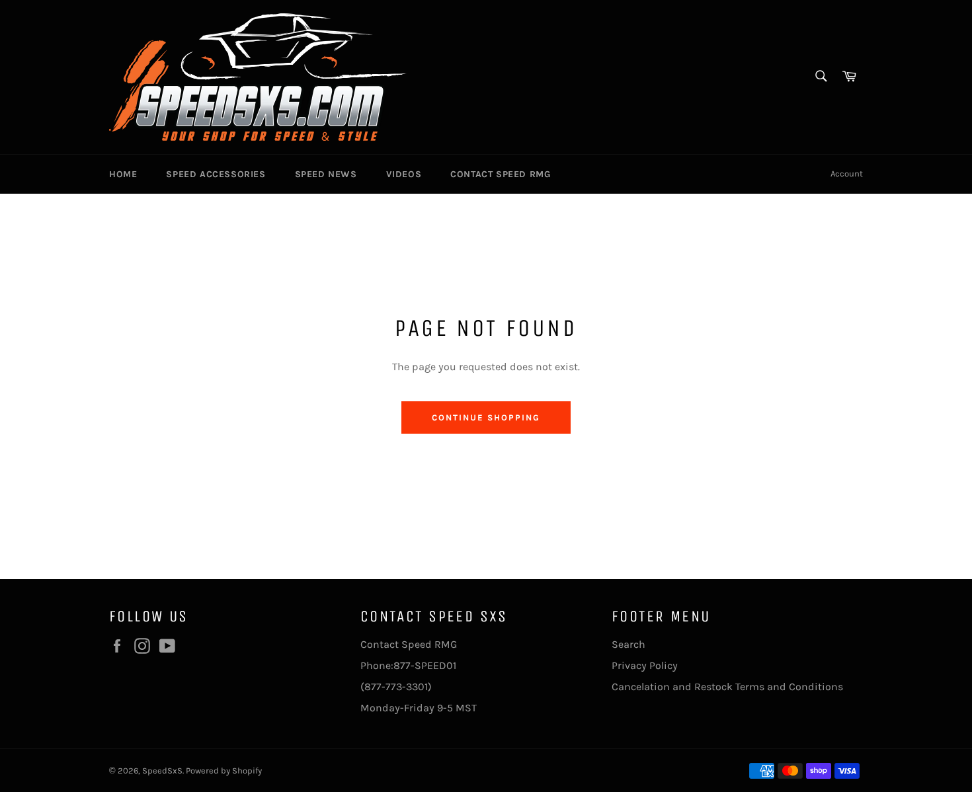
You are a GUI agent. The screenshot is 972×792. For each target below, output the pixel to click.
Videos (404, 174)
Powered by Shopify (224, 770)
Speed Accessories (215, 174)
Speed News (326, 174)
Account (846, 173)
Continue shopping (486, 417)
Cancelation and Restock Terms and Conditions (727, 686)
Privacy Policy (645, 665)
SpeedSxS (162, 770)
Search (628, 644)
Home (123, 174)
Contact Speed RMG (500, 174)
